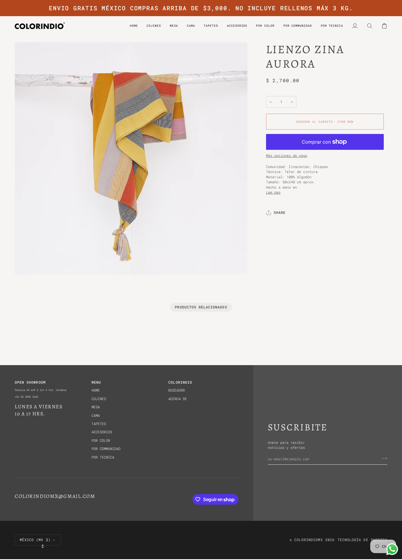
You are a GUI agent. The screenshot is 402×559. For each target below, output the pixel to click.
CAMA (96, 415)
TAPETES (99, 424)
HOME (96, 390)
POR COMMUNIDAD (106, 448)
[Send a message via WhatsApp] (392, 549)
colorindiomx (308, 540)
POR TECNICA (103, 457)
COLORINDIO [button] (180, 382)
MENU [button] (96, 382)
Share (279, 213)
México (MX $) (35, 540)
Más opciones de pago (286, 156)
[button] (265, 25)
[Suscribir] (382, 458)
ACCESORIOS (102, 432)
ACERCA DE (177, 399)
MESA (96, 407)
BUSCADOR (176, 390)
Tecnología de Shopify (362, 540)
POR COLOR (101, 440)
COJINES (99, 399)
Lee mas (273, 192)
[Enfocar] (26, 263)
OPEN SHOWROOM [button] (30, 382)
